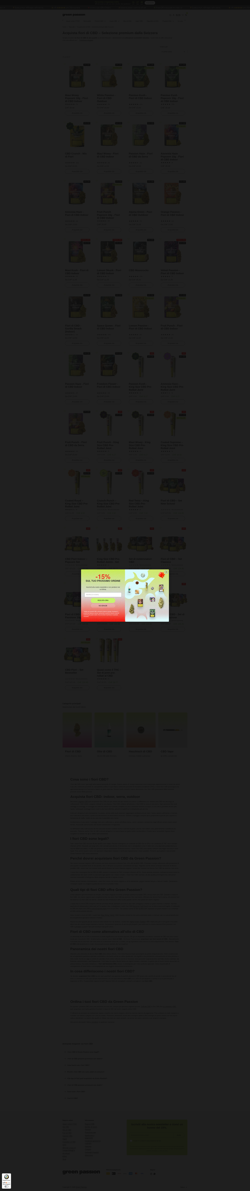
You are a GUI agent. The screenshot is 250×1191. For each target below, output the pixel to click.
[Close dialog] (166, 572)
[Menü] (10, 1174)
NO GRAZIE (103, 606)
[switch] (6, 1186)
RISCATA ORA (103, 600)
